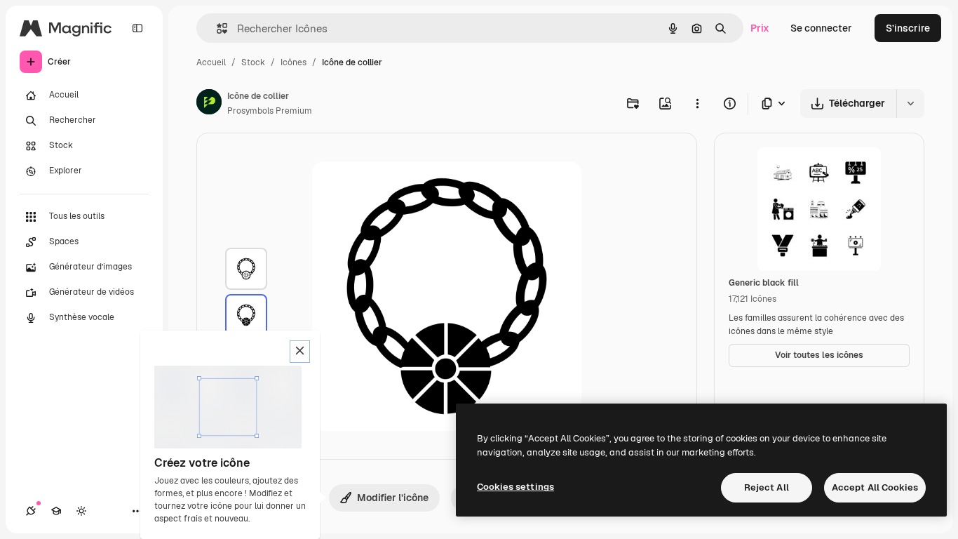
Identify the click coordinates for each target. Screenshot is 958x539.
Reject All (766, 487)
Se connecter (821, 28)
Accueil (211, 62)
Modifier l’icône (393, 497)
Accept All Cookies (875, 487)
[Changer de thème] (81, 511)
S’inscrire (908, 28)
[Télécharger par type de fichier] (774, 103)
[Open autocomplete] (216, 28)
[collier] (246, 269)
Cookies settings (515, 487)
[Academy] (56, 511)
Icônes (293, 62)
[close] (300, 352)
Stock (253, 62)
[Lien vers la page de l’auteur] (209, 104)
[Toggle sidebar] (137, 28)
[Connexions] (31, 511)
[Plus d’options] (697, 103)
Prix (759, 28)
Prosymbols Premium (269, 111)
